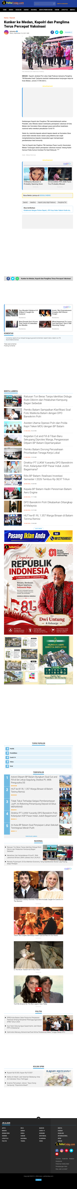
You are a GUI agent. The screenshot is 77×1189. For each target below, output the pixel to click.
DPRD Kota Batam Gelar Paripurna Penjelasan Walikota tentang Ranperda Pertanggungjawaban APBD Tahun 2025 (24, 1020)
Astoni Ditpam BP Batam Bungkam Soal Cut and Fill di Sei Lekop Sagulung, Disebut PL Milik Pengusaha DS (34, 780)
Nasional (34, 10)
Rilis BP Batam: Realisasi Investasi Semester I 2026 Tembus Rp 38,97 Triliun (47, 477)
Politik (12, 748)
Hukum (57, 10)
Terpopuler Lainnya (31, 836)
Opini (59, 1138)
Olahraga (42, 1138)
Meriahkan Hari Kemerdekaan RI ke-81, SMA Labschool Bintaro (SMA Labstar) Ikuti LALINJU (23, 856)
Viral (11, 766)
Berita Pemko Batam (45, 10)
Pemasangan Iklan (61, 1166)
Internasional (63, 1136)
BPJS (22, 1128)
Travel (23, 1141)
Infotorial (42, 1136)
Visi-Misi (58, 1158)
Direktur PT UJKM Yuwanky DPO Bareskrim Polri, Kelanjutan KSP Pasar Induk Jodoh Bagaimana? (48, 466)
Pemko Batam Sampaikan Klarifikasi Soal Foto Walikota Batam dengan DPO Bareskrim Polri (47, 413)
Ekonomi (42, 1133)
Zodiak (60, 1141)
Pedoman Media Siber (62, 1164)
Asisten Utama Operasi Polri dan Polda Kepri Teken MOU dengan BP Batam (45, 424)
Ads (38, 1180)
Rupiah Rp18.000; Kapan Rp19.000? (19, 1073)
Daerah (26, 10)
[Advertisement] (12, 66)
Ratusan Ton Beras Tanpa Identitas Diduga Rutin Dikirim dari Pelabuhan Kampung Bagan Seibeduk (48, 400)
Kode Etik (65, 1158)
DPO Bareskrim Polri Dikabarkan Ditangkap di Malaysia (48, 504)
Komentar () (68, 32)
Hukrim (4, 1136)
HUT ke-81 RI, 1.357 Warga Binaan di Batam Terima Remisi (48, 517)
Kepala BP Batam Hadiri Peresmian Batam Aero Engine (48, 491)
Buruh (23, 1130)
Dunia (22, 1133)
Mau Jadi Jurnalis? (61, 1169)
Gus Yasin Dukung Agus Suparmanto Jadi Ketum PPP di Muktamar (24, 1027)
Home (5, 10)
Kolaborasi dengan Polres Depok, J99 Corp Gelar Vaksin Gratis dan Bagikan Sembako (47, 210)
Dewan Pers (6, 1133)
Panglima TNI (62, 202)
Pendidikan (13, 753)
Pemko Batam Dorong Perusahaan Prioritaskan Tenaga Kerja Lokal (43, 451)
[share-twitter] (57, 32)
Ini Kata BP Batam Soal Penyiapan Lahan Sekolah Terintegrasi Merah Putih (34, 826)
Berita (60, 1128)
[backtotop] (38, 1119)
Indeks (11, 10)
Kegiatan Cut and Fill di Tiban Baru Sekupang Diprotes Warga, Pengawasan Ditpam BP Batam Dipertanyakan (46, 439)
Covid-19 (13, 757)
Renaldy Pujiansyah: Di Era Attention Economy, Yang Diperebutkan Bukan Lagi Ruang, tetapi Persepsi (37, 863)
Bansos (41, 1128)
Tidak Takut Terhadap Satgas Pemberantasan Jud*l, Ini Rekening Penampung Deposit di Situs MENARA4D (33, 804)
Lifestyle (64, 10)
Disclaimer (59, 1161)
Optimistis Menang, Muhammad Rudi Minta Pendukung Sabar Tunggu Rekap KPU (36, 1032)
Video (12, 762)
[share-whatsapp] (61, 32)
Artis (4, 1128)
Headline (18, 10)
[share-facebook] (52, 32)
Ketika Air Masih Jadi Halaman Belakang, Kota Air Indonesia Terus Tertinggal (23, 1078)
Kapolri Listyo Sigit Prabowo (46, 202)
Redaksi (71, 1158)
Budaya (4, 1130)
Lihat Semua (38, 528)
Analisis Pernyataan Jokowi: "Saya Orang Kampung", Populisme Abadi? (21, 1084)
